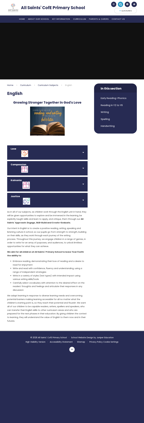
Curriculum (25, 85)
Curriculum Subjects (48, 85)
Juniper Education (105, 337)
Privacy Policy (96, 342)
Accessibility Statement (61, 342)
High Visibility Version (35, 342)
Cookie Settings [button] (110, 342)
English (68, 85)
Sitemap (81, 342)
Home (10, 85)
